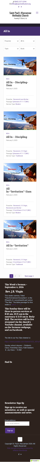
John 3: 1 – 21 (16, 305)
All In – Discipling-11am (17, 84)
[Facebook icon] (19, 7)
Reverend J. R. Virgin (20, 151)
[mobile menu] (37, 13)
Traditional (19, 156)
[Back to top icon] (20, 439)
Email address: (10, 420)
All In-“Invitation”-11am (18, 190)
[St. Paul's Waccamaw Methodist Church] (20, 15)
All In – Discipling (16, 136)
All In (7, 79)
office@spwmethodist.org (21, 4)
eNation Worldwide (20, 450)
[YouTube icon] (21, 7)
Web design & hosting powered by (20, 448)
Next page (28, 276)
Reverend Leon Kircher (20, 99)
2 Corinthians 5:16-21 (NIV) (22, 210)
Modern (18, 104)
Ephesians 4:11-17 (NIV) (21, 102)
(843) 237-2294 (20, 2)
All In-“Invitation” (17, 245)
